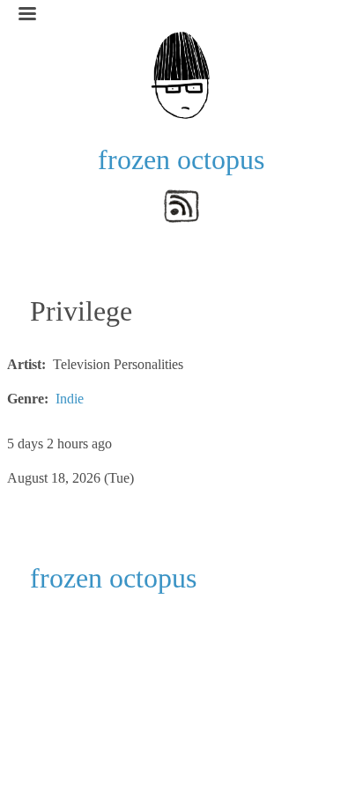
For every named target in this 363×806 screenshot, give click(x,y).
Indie (70, 398)
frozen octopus (181, 159)
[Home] (181, 73)
